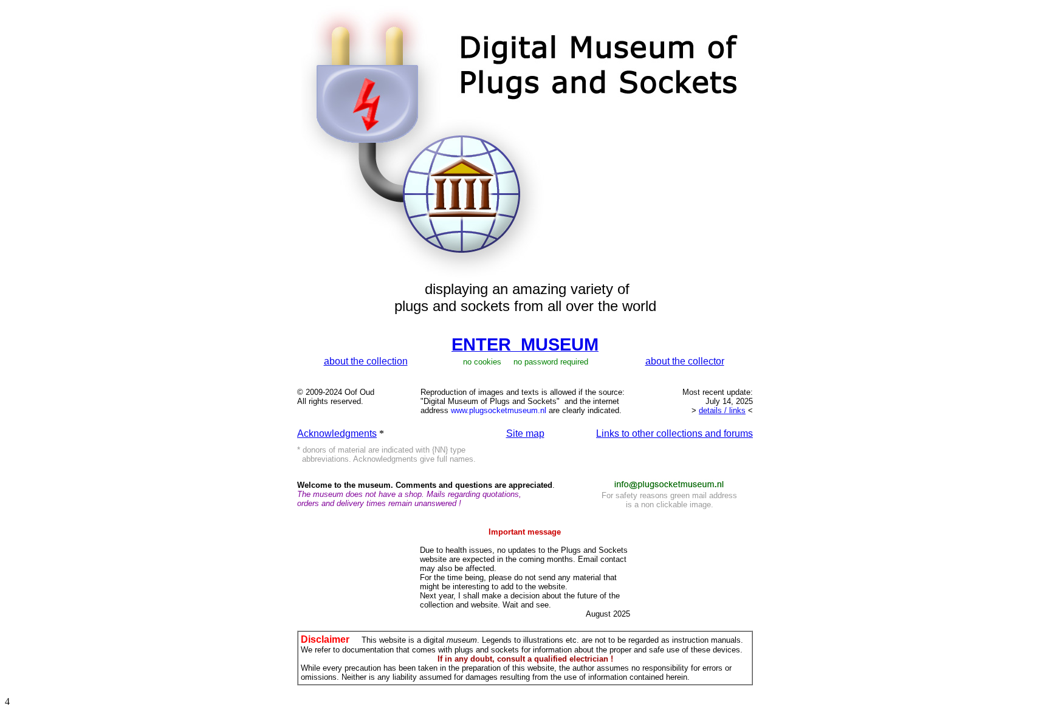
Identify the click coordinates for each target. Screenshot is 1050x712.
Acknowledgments (337, 433)
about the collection (366, 361)
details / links (722, 410)
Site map (525, 433)
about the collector (684, 361)
